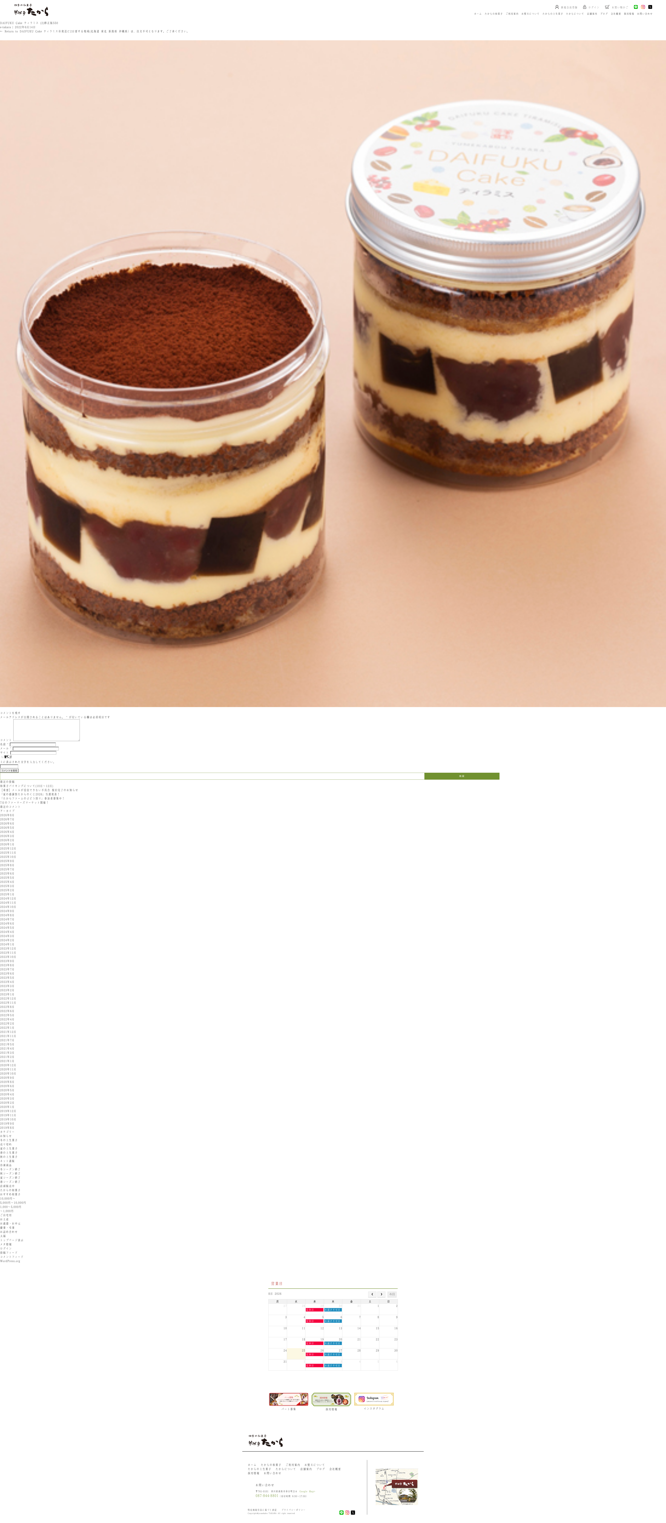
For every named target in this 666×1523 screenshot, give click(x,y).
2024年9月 (7, 911)
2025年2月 (7, 890)
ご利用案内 (512, 14)
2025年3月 (7, 886)
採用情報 (629, 14)
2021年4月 (7, 1048)
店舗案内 (592, 14)
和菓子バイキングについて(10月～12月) (28, 786)
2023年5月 (7, 977)
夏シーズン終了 (10, 1177)
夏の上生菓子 (9, 1148)
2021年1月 (7, 1061)
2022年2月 (7, 1023)
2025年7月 (7, 869)
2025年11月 (8, 852)
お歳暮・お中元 (10, 1223)
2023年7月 (7, 969)
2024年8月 (7, 915)
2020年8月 (7, 1081)
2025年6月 (7, 873)
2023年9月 (7, 961)
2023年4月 (7, 981)
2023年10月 (8, 956)
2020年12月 (8, 1065)
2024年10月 (8, 906)
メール (5, 748)
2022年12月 (8, 998)
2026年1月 (7, 844)
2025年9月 (7, 861)
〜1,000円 (7, 1211)
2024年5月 (7, 927)
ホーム (478, 14)
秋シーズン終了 (10, 1173)
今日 (392, 1294)
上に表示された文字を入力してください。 (28, 762)
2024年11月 (8, 902)
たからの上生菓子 (552, 14)
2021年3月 (7, 1052)
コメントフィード (12, 1256)
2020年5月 (7, 1090)
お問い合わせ (645, 14)
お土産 (4, 1219)
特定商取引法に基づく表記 (262, 1510)
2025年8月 (7, 865)
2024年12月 (8, 898)
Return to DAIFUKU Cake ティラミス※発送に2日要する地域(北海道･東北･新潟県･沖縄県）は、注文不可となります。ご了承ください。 (95, 31)
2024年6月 (7, 923)
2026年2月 (7, 840)
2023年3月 (7, 986)
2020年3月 (7, 1098)
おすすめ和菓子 (10, 1194)
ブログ (604, 14)
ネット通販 (7, 1161)
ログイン (6, 1248)
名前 (4, 744)
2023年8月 (7, 965)
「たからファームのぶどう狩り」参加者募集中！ (32, 798)
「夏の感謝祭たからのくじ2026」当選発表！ (30, 794)
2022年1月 (7, 1027)
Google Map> (307, 1491)
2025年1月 (7, 894)
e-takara (5, 27)
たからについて (575, 14)
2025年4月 (7, 881)
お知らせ (6, 1136)
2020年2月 (7, 1102)
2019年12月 (8, 1111)
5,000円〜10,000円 (13, 1202)
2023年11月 (8, 952)
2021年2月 (7, 1056)
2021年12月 (8, 1031)
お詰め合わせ (9, 1231)
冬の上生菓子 (9, 1140)
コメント (6, 740)
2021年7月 (7, 1040)
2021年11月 (8, 1036)
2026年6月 (7, 823)
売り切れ (6, 1144)
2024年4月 (7, 931)
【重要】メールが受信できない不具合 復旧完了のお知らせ (39, 790)
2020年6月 (7, 1086)
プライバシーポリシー (293, 1510)
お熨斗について (530, 14)
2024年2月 (7, 940)
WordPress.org (10, 1261)
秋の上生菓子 (9, 1156)
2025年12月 (8, 848)
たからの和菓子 (494, 14)
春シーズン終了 (10, 1181)
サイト (4, 752)
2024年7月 (7, 919)
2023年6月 (7, 973)
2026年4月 (7, 831)
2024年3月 (7, 936)
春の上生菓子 (9, 1152)
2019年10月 (8, 1119)
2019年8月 (7, 1127)
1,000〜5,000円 (11, 1206)
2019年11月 (8, 1115)
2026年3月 (7, 836)
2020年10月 (8, 1073)
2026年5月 (7, 827)
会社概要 (616, 14)
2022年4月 (7, 1019)
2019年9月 (7, 1123)
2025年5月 (7, 877)
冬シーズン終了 (10, 1169)
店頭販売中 (7, 1186)
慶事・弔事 (7, 1227)
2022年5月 (7, 1015)
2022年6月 (7, 1011)
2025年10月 (8, 856)
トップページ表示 (12, 1240)
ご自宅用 (6, 1215)
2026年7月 (7, 819)
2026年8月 (7, 815)
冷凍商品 (6, 1165)
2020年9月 (7, 1077)
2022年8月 (7, 1006)
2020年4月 (7, 1094)
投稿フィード (9, 1252)
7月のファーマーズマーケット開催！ (24, 802)
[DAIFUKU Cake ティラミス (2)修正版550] (333, 708)
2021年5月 (7, 1044)
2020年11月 (8, 1069)
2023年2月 (7, 990)
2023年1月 (7, 994)
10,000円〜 (7, 1198)
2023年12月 (8, 948)
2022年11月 (8, 1002)
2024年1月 (7, 944)
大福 (3, 1236)
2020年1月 (7, 1106)
